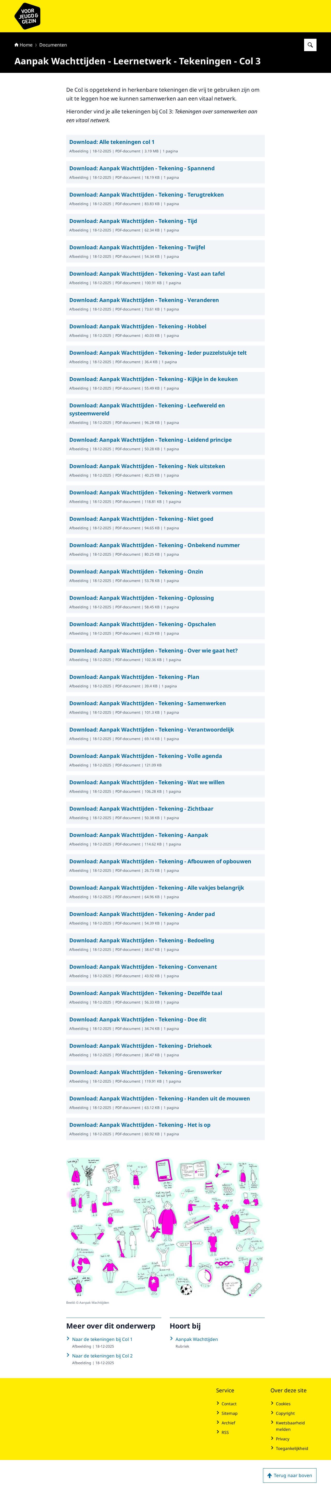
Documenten (53, 45)
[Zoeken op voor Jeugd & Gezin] (310, 45)
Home (26, 45)
